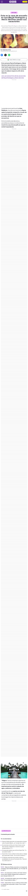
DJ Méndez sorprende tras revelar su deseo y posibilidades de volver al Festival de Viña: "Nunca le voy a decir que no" (14, 859)
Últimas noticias (7, 864)
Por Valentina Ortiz (6, 50)
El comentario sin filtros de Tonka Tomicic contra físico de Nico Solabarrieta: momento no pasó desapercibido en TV (13, 846)
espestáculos (6, 830)
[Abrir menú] (2, 2)
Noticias (14, 12)
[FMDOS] (12, 1)
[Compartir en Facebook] (2, 55)
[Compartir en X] (5, 55)
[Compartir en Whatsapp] (9, 55)
